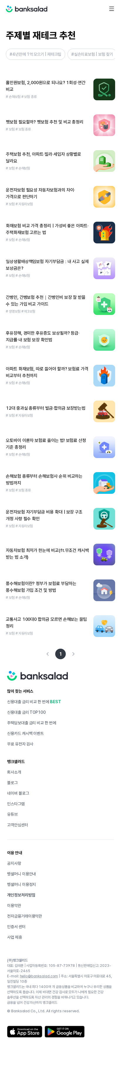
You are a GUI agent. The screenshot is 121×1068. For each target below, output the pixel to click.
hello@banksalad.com (39, 976)
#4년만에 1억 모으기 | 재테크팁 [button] (35, 54)
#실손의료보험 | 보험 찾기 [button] (92, 54)
